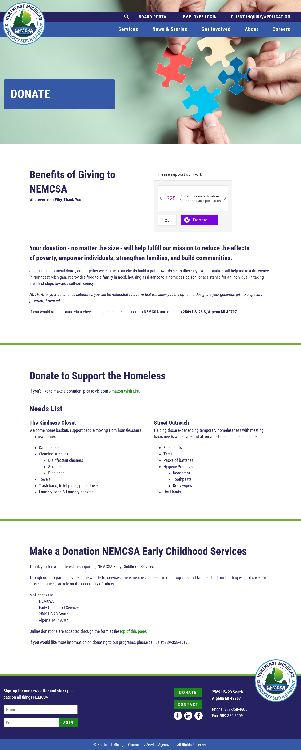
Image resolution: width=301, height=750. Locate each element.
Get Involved (216, 29)
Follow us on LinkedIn (188, 716)
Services (128, 29)
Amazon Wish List (124, 391)
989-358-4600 (235, 709)
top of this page (133, 631)
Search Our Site (127, 17)
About (251, 29)
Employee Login (200, 16)
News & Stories (169, 29)
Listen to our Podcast (178, 716)
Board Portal (154, 16)
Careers (281, 29)
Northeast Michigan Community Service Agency (23, 23)
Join (68, 722)
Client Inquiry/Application (260, 16)
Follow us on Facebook (198, 716)
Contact (188, 704)
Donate (188, 692)
